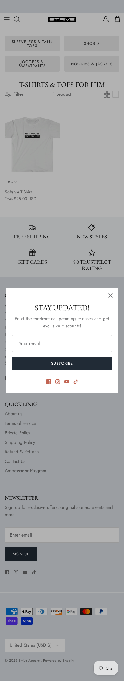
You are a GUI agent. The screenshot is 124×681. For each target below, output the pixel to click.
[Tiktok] (75, 381)
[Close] (110, 295)
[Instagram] (57, 381)
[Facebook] (48, 381)
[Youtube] (66, 381)
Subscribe (62, 363)
